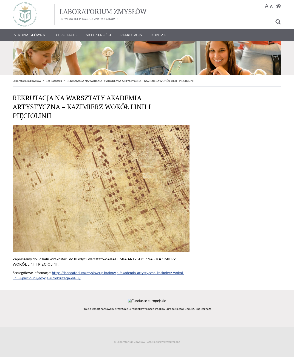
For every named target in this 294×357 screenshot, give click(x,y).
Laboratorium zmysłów (27, 80)
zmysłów (103, 11)
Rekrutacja (131, 34)
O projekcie (65, 34)
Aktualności (98, 34)
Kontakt (159, 34)
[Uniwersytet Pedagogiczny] (25, 14)
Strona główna (29, 34)
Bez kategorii (54, 80)
